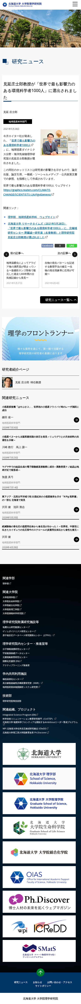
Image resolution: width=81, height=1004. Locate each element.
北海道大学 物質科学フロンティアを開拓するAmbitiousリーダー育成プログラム (40, 722)
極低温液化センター (12, 679)
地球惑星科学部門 (18, 121)
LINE (72, 245)
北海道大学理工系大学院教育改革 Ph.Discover (25, 732)
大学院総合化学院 (11, 605)
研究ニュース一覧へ (59, 300)
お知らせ (37, 982)
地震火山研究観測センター (15, 627)
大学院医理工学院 (11, 609)
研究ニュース (21, 982)
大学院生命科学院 (11, 601)
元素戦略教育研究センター (15, 657)
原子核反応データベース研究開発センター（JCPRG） (27, 635)
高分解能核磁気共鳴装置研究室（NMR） (21, 683)
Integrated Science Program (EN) (19, 714)
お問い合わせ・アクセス (59, 982)
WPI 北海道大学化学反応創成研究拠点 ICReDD (24, 728)
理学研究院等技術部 (12, 701)
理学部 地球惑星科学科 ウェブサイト (31, 217)
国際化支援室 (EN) (11, 661)
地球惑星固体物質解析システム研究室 (20, 687)
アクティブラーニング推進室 (16, 665)
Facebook (47, 245)
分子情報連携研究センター (15, 649)
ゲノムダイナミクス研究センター (18, 631)
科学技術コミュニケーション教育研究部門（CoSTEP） (28, 718)
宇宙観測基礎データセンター (16, 653)
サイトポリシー (43, 985)
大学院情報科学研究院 (13, 613)
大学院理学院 (9, 597)
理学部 (6, 583)
